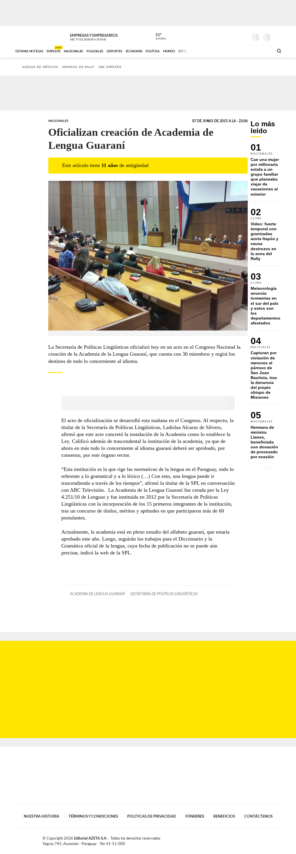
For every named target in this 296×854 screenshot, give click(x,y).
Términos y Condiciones (93, 816)
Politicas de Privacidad (151, 816)
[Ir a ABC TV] (222, 50)
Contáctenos (258, 816)
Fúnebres (194, 816)
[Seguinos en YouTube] (235, 35)
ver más (157, 36)
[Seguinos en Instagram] (243, 35)
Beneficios (224, 816)
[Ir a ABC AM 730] (238, 50)
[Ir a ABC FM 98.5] (261, 50)
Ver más (266, 172)
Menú (277, 36)
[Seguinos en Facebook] (217, 35)
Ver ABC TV (98, 36)
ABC (28, 35)
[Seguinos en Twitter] (226, 35)
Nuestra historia (41, 816)
